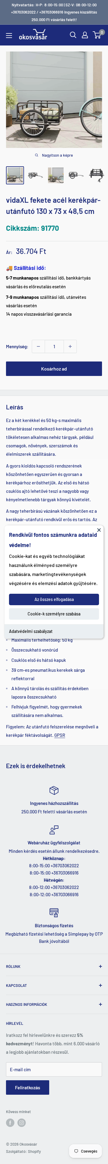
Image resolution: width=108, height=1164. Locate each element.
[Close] (99, 529)
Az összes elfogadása (54, 599)
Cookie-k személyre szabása (54, 613)
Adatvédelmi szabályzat (30, 631)
